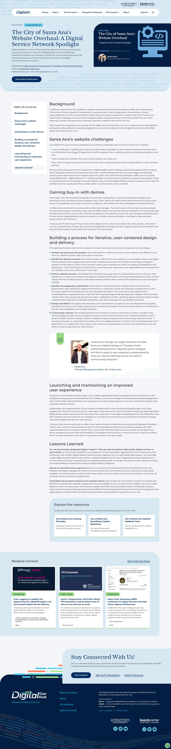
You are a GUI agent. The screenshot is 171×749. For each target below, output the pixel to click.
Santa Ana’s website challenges (25, 122)
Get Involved (112, 12)
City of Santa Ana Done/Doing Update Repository (100, 521)
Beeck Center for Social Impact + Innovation (43, 66)
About (126, 12)
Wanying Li (35, 69)
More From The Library (138, 561)
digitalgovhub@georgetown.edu (25, 702)
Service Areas (70, 12)
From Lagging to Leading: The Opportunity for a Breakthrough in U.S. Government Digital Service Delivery (33, 601)
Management (19, 594)
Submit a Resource (133, 675)
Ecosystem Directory (92, 12)
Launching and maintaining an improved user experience (28, 156)
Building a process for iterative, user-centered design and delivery (27, 142)
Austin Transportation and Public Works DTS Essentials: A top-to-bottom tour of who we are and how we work (80, 601)
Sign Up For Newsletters (108, 675)
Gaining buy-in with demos (29, 132)
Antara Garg (24, 69)
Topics (55, 12)
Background (21, 113)
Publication (17, 25)
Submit (144, 12)
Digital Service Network (72, 66)
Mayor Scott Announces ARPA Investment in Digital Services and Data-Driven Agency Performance (127, 601)
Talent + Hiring (66, 594)
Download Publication (26, 79)
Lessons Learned (23, 167)
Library (45, 12)
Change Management (33, 25)
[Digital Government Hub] (23, 12)
